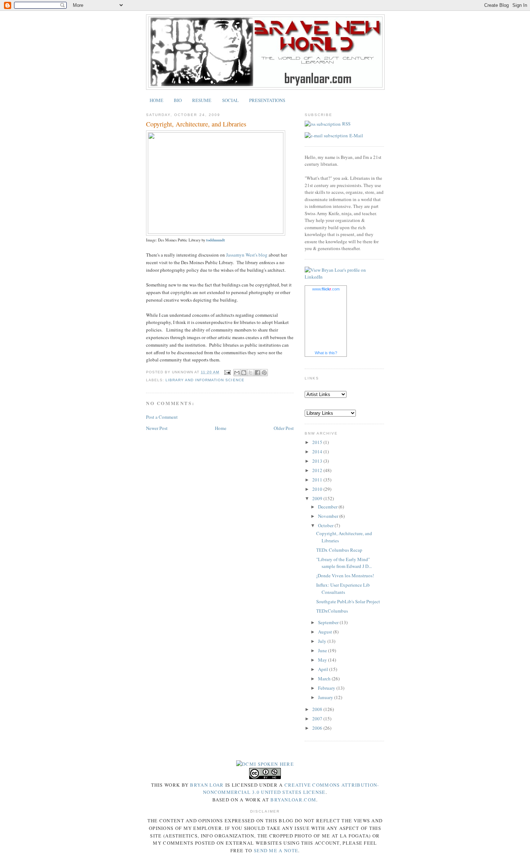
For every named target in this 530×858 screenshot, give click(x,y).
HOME (156, 100)
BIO (178, 100)
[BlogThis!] (243, 372)
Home (220, 428)
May (323, 660)
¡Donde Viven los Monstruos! (345, 575)
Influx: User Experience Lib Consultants (343, 588)
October (326, 525)
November (328, 516)
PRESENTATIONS (267, 100)
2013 (317, 461)
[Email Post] (227, 372)
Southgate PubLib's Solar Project (348, 601)
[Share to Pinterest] (264, 372)
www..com (326, 289)
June (323, 650)
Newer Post (157, 428)
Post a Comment (162, 417)
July (322, 641)
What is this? (326, 353)
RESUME (201, 100)
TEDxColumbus (332, 611)
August (325, 631)
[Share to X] (250, 372)
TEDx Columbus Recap (339, 550)
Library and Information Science (204, 380)
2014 (317, 451)
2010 (317, 489)
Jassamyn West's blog (247, 255)
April (323, 669)
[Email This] (236, 372)
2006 (317, 728)
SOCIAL (230, 100)
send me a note (276, 850)
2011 (317, 479)
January (326, 697)
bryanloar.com (293, 799)
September (329, 622)
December (328, 506)
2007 (317, 718)
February (327, 688)
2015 (317, 442)
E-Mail (356, 135)
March (325, 678)
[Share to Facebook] (257, 372)
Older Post (284, 428)
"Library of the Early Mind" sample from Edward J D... (344, 563)
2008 (317, 709)
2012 (317, 470)
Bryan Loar (207, 785)
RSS (346, 123)
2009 (317, 498)
